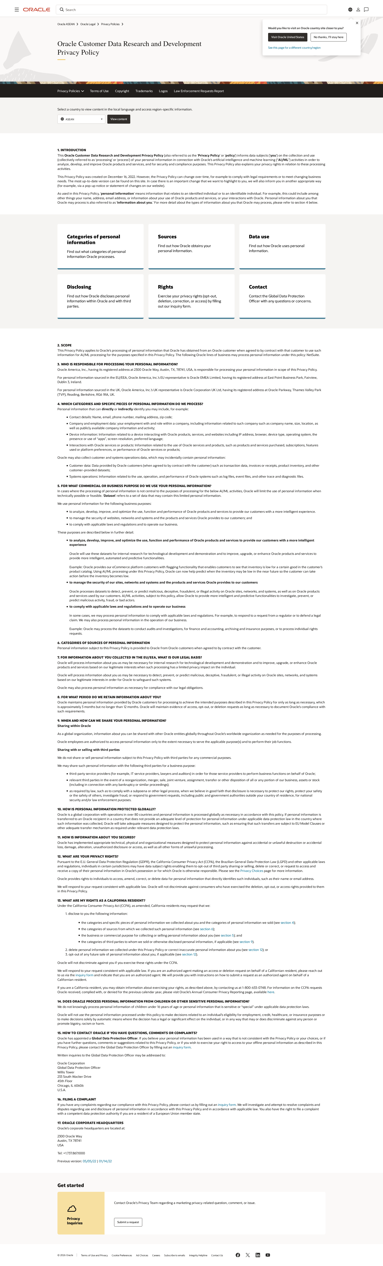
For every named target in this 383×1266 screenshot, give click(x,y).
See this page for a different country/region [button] (294, 47)
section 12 (256, 950)
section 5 (227, 935)
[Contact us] (366, 9)
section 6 (206, 929)
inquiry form (84, 975)
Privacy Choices (251, 871)
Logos (163, 91)
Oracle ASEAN (66, 24)
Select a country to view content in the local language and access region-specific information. (124, 109)
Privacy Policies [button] (68, 91)
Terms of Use (99, 91)
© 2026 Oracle (65, 1255)
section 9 (246, 942)
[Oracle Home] (36, 9)
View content (119, 119)
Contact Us (217, 1255)
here (271, 992)
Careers (156, 1255)
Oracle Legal (87, 24)
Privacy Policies (110, 24)
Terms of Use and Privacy (94, 1255)
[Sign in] (358, 9)
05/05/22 (89, 1161)
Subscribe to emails (174, 1255)
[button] (16, 9)
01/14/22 (105, 1161)
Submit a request (128, 1222)
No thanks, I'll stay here (329, 37)
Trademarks (144, 91)
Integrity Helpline (198, 1255)
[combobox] (191, 9)
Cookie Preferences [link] (122, 1255)
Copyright (122, 91)
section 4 (287, 922)
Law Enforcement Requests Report (199, 91)
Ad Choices (142, 1255)
